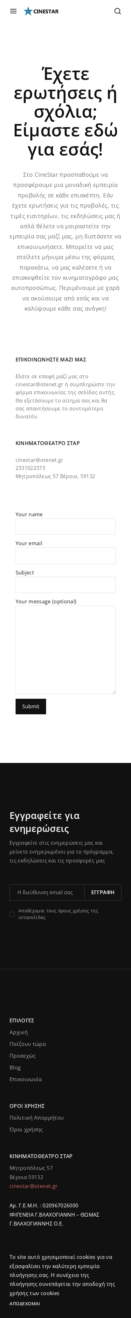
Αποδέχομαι (25, 1304)
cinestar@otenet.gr (40, 384)
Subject (25, 572)
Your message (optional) (46, 601)
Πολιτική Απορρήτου (37, 1117)
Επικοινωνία (26, 1079)
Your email (29, 543)
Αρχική (19, 1032)
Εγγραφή (102, 892)
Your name (29, 514)
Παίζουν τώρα (28, 1043)
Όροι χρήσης (26, 1129)
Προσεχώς (23, 1055)
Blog (15, 1067)
